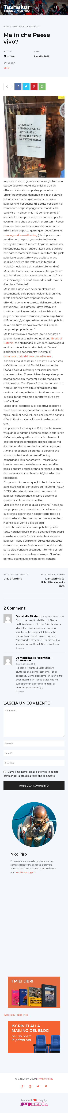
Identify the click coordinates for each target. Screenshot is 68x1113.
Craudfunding (12, 578)
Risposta (20, 648)
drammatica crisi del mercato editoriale (27, 356)
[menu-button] (62, 7)
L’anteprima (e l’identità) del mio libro (53, 582)
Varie (14, 26)
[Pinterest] (34, 86)
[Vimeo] (46, 1086)
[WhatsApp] (42, 86)
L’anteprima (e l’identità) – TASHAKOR (34, 659)
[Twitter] (25, 86)
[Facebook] (17, 86)
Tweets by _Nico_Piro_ (16, 1014)
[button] (55, 7)
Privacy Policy (45, 1078)
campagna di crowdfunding (20, 235)
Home (6, 26)
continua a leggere (26, 872)
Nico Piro (9, 56)
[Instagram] (30, 1086)
